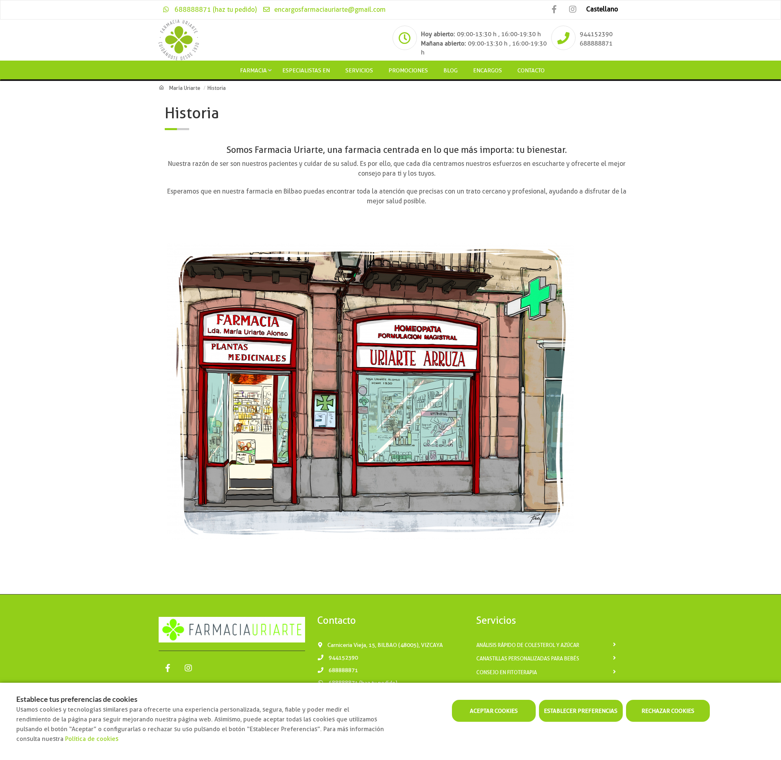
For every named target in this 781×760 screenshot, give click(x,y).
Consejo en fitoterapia (506, 672)
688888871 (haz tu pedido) (215, 9)
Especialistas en (306, 70)
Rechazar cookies (667, 711)
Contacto (531, 70)
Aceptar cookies (494, 711)
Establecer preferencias (580, 711)
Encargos (487, 70)
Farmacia (253, 70)
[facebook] (554, 9)
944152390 (596, 34)
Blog (450, 70)
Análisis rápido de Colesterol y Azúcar (527, 645)
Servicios (359, 70)
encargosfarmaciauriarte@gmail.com (329, 9)
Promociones (408, 70)
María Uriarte (184, 88)
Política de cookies (91, 739)
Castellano (602, 9)
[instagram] (572, 9)
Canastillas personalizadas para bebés (527, 658)
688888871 (596, 43)
